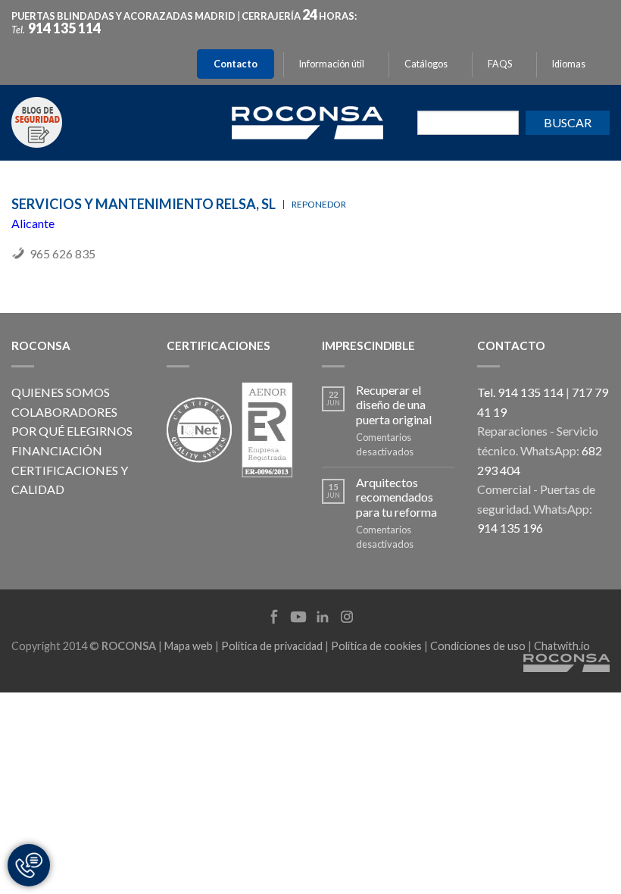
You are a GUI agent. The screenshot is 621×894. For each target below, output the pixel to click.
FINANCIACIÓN (56, 450)
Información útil (331, 64)
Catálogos (426, 64)
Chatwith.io (562, 645)
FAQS (500, 64)
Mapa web (188, 645)
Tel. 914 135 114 (520, 392)
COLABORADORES (64, 412)
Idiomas (568, 64)
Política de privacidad (272, 645)
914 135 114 (64, 28)
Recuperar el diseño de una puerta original (394, 404)
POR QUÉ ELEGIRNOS (72, 431)
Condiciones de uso (478, 645)
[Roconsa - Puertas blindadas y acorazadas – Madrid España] (307, 120)
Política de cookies (376, 645)
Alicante (33, 223)
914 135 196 (510, 527)
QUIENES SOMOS (60, 392)
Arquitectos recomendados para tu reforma (396, 496)
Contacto (235, 64)
